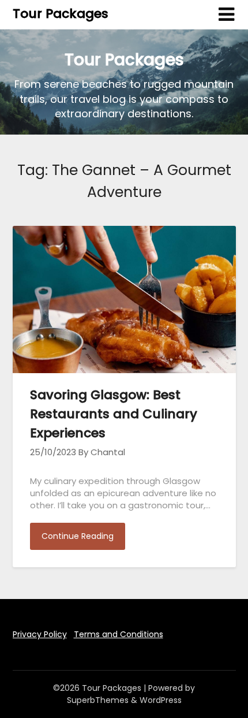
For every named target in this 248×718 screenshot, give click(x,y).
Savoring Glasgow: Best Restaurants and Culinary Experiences (113, 414)
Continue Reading (78, 536)
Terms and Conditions (118, 634)
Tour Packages (60, 14)
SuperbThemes (98, 700)
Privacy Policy (40, 634)
